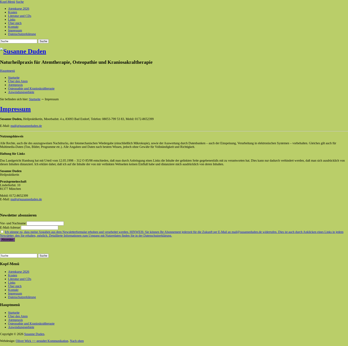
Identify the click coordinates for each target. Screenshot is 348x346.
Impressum (15, 30)
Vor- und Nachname (13, 223)
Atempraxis (15, 85)
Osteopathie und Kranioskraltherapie (31, 88)
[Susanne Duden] (23, 51)
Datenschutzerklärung (22, 34)
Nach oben (77, 341)
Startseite (14, 77)
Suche (20, 1)
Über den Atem (18, 81)
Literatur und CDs (19, 16)
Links (11, 19)
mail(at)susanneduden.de (26, 126)
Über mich (15, 23)
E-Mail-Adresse (10, 227)
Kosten (12, 12)
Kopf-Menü (7, 1)
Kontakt (13, 26)
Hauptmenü (7, 70)
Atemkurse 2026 (18, 8)
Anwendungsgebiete (21, 92)
